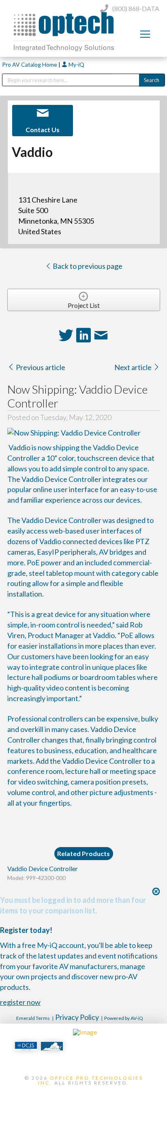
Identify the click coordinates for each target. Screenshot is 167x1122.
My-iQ (75, 64)
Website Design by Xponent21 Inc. (83, 1096)
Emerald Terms (33, 1018)
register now (20, 1002)
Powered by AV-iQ (123, 1018)
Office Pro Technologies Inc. (90, 1080)
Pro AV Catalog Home (30, 64)
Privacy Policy (77, 1017)
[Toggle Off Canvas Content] (145, 34)
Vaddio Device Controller (42, 868)
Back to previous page (86, 265)
